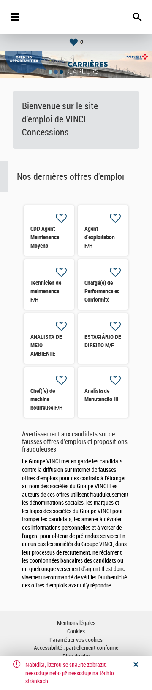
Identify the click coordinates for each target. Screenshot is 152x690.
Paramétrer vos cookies (76, 640)
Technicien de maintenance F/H (45, 291)
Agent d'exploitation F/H (99, 237)
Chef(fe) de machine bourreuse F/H (46, 399)
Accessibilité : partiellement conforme (76, 648)
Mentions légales (76, 623)
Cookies (76, 631)
